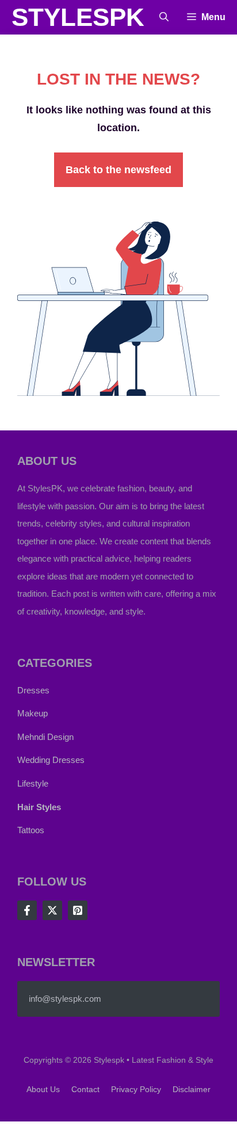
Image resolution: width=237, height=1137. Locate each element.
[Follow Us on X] (52, 910)
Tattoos (30, 830)
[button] (164, 17)
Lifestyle (32, 783)
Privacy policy (136, 1089)
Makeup (32, 713)
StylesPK (78, 17)
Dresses (33, 690)
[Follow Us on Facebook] (27, 910)
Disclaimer (192, 1089)
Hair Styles (39, 807)
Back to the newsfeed (118, 169)
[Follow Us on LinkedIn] (77, 910)
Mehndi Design (45, 737)
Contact (85, 1089)
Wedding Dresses (51, 760)
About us (43, 1089)
